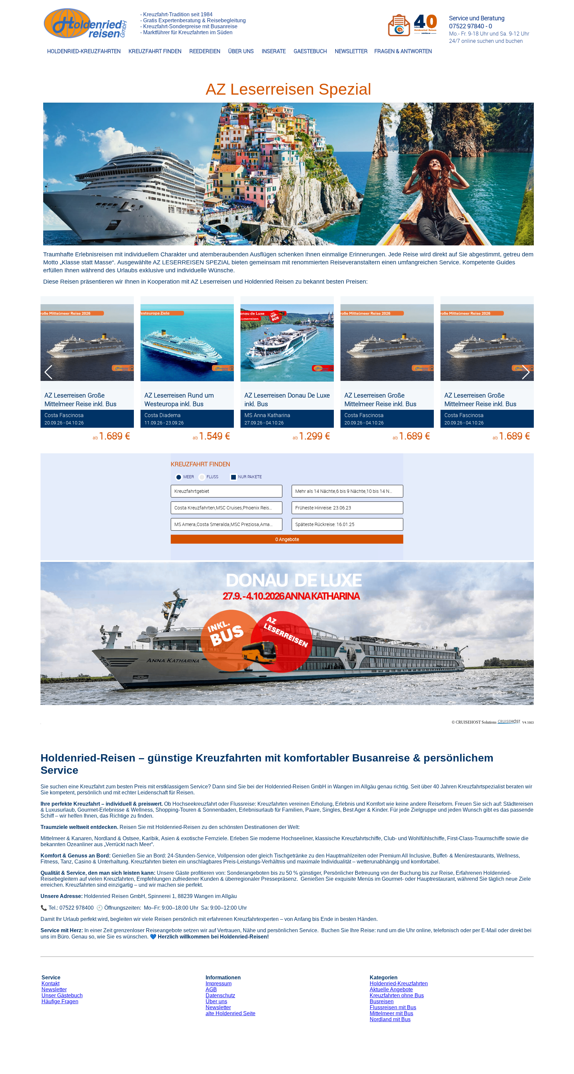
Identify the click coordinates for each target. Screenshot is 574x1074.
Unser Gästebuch (62, 995)
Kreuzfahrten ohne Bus (397, 995)
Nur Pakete (250, 476)
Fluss (212, 476)
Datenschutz (220, 995)
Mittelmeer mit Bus (391, 1013)
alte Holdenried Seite (230, 1013)
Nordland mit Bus (390, 1019)
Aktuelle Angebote (391, 989)
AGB (211, 989)
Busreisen (382, 1001)
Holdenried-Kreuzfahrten (399, 983)
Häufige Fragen (60, 1001)
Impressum (219, 983)
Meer (188, 476)
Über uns (216, 1001)
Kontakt (50, 983)
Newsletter (54, 989)
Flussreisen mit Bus (393, 1007)
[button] (526, 372)
